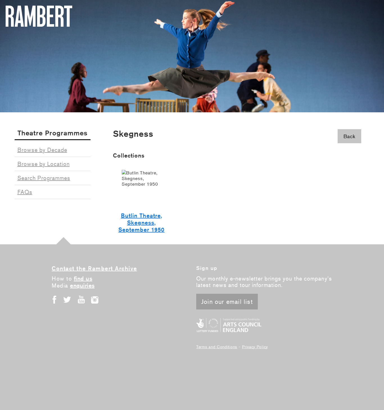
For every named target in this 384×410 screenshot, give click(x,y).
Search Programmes (43, 177)
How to (72, 278)
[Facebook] (54, 299)
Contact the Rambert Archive (94, 268)
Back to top (63, 247)
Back (349, 136)
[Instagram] (94, 299)
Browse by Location (43, 163)
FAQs (24, 191)
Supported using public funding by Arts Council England (229, 325)
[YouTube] (81, 299)
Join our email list (227, 301)
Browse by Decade (42, 149)
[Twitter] (67, 299)
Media (73, 285)
